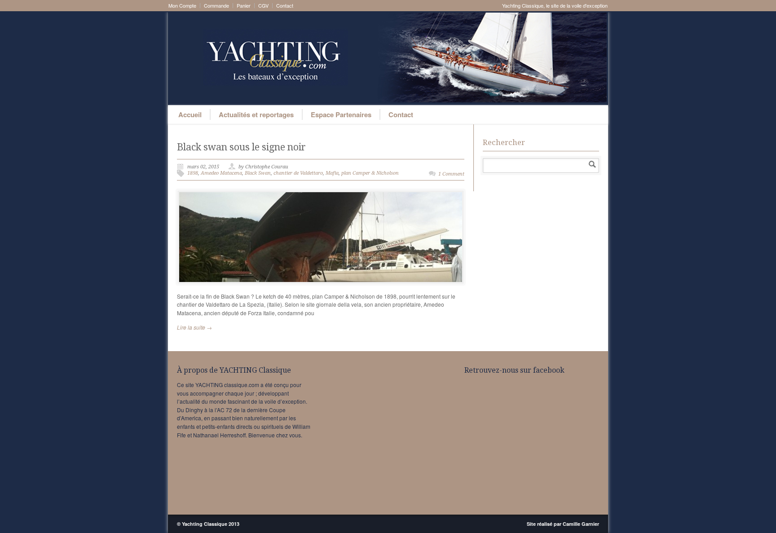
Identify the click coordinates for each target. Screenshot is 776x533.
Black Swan (258, 173)
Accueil (190, 114)
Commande (216, 5)
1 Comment (451, 174)
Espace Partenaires (341, 114)
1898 (192, 173)
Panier (244, 5)
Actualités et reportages (256, 114)
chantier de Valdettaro (298, 173)
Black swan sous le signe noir (241, 147)
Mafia (332, 173)
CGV (263, 5)
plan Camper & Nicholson (370, 173)
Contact (284, 5)
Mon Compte (182, 5)
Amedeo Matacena (221, 173)
